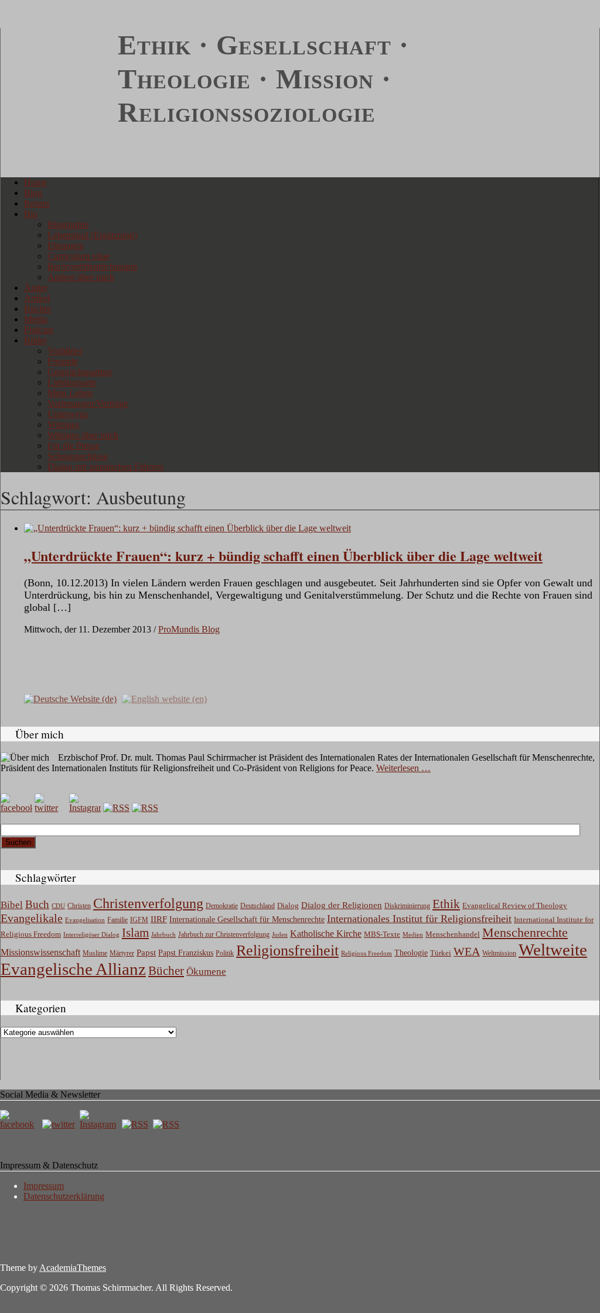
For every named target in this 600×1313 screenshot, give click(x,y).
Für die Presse (73, 446)
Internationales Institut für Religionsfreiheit (419, 918)
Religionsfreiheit (287, 950)
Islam (135, 933)
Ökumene (206, 971)
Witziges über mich (82, 435)
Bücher (37, 309)
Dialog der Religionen (341, 905)
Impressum (43, 1186)
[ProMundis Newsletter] (116, 808)
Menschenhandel (452, 934)
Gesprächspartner (79, 372)
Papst (146, 952)
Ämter (35, 288)
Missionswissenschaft (40, 952)
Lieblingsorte (71, 382)
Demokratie (222, 906)
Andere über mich (80, 277)
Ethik (446, 904)
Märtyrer (122, 953)
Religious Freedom (366, 953)
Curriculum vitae (78, 256)
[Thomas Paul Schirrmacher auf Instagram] (85, 808)
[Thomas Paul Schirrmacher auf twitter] (50, 808)
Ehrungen (65, 245)
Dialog (288, 905)
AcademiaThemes (72, 1268)
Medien (413, 934)
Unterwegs (67, 414)
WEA (467, 951)
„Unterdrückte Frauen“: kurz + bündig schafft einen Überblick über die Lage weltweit (283, 555)
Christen (79, 906)
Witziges (63, 424)
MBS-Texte (382, 934)
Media (35, 319)
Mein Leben (70, 393)
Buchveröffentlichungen (92, 266)
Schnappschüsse (77, 456)
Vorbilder (64, 351)
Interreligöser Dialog (91, 935)
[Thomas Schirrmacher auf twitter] (59, 1124)
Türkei (440, 952)
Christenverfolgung (148, 903)
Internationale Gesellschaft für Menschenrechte (247, 919)
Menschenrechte (525, 932)
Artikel (37, 298)
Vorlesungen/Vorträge (87, 403)
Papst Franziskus (185, 952)
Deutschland (257, 906)
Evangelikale (32, 918)
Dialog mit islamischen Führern (105, 467)
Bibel (12, 904)
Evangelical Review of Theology (514, 906)
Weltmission (499, 953)
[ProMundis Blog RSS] (145, 808)
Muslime (95, 953)
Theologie (411, 952)
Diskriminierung (407, 906)
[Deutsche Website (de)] (70, 698)
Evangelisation (85, 919)
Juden (280, 934)
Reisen (36, 203)
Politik (225, 953)
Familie (117, 920)
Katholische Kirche (326, 934)
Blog (33, 193)
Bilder (35, 340)
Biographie (67, 224)
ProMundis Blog (189, 629)
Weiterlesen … (403, 768)
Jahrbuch (163, 934)
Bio (31, 214)
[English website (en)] (164, 698)
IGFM (139, 920)
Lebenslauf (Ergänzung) (92, 235)
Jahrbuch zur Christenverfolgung (224, 935)
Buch (37, 904)
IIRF (159, 919)
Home (35, 182)
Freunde (62, 361)
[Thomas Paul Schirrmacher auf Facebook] (16, 808)
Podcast (38, 330)
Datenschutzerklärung (63, 1196)
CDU (58, 905)
